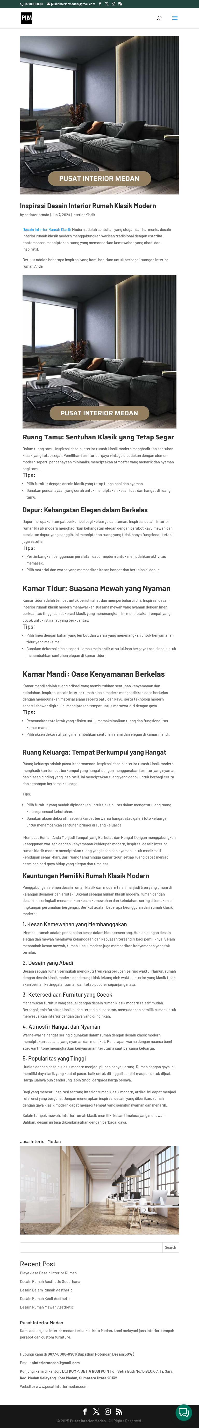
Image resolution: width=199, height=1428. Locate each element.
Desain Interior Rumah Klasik (47, 229)
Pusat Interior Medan (88, 1420)
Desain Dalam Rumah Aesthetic (46, 1290)
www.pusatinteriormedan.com (61, 1386)
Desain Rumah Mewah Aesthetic (47, 1307)
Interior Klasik (84, 215)
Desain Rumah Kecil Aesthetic (45, 1298)
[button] (184, 1413)
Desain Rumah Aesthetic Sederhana (50, 1281)
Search (170, 1247)
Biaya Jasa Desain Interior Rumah (48, 1273)
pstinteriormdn (37, 215)
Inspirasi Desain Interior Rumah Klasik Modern (88, 205)
